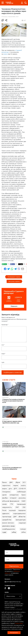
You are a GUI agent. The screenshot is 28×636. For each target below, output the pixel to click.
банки (4, 482)
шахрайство (6, 520)
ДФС (11, 482)
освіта (23, 485)
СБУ (24, 507)
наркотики (6, 485)
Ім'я (3, 345)
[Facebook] (5, 588)
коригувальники (19, 513)
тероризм (22, 510)
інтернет (13, 498)
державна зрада (8, 526)
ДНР (14, 516)
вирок (6, 54)
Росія (4, 510)
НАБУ (24, 501)
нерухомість (7, 507)
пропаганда (6, 516)
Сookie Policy (19, 623)
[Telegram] (9, 588)
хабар (14, 532)
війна (24, 532)
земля (4, 504)
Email (3, 353)
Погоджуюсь (14, 632)
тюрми (15, 485)
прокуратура (21, 520)
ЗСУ (24, 482)
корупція (22, 523)
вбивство (22, 516)
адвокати (5, 513)
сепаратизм (14, 495)
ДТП (15, 488)
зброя (18, 482)
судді (4, 532)
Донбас (5, 498)
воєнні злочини (8, 523)
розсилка (22, 498)
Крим (24, 495)
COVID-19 (22, 488)
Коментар (5, 324)
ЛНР (17, 507)
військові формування (10, 501)
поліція (23, 529)
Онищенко (6, 492)
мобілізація (21, 492)
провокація (21, 504)
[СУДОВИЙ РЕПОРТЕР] (9, 3)
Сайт (3, 362)
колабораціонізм (8, 529)
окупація (12, 510)
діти (10, 488)
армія (4, 495)
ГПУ (11, 504)
